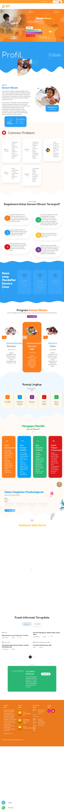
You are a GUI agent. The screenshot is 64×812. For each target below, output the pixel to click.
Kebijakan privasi (8, 733)
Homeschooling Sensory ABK (42, 645)
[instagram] (49, 710)
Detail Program (32, 316)
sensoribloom (5, 637)
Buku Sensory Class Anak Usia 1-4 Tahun (15, 635)
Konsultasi (45, 674)
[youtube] (53, 710)
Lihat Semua (9, 510)
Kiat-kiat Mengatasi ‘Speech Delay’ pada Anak (42, 722)
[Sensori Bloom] (6, 7)
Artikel (13, 637)
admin (34, 647)
